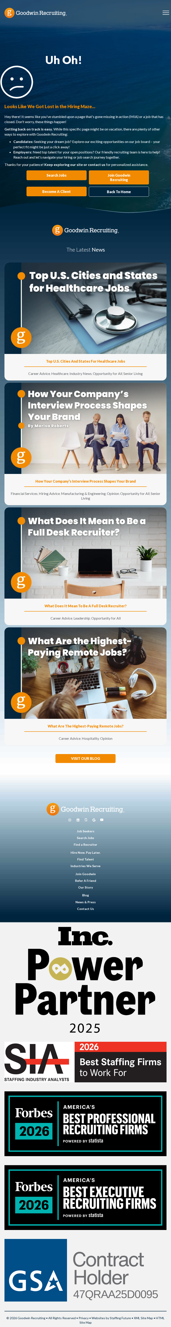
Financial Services (24, 493)
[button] (85, 758)
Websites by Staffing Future (111, 1318)
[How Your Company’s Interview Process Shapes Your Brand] (85, 428)
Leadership (81, 618)
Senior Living (133, 373)
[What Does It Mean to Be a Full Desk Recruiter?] (85, 552)
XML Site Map (143, 1318)
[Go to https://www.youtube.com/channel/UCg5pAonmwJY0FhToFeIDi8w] (101, 820)
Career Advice (39, 373)
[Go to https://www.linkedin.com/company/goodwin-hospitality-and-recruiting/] (78, 820)
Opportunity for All (107, 373)
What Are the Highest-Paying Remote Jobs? (86, 726)
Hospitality (90, 738)
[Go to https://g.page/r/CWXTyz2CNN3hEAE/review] (94, 820)
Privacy (84, 1318)
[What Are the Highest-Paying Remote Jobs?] (85, 672)
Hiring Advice (49, 493)
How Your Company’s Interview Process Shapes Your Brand (85, 481)
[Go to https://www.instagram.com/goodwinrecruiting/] (70, 820)
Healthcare (59, 373)
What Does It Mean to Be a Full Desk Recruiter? (86, 606)
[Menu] (166, 13)
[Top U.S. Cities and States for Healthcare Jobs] (85, 308)
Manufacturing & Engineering (83, 493)
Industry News (80, 373)
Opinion (113, 493)
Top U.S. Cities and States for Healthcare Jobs (85, 361)
